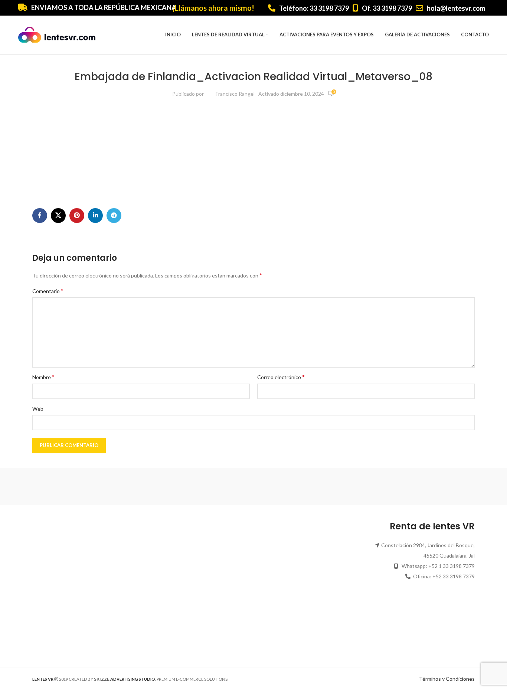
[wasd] (253, 486)
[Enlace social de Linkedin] (95, 215)
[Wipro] (126, 486)
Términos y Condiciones (447, 679)
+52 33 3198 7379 (453, 576)
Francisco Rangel (235, 94)
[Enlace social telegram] (114, 215)
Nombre (43, 376)
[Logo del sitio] (56, 34)
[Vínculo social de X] (58, 215)
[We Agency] (190, 486)
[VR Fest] (316, 486)
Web (37, 408)
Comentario (47, 290)
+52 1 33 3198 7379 (451, 566)
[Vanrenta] (443, 486)
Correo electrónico (281, 376)
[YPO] (63, 486)
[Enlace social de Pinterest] (76, 215)
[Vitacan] (379, 486)
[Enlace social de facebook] (39, 215)
